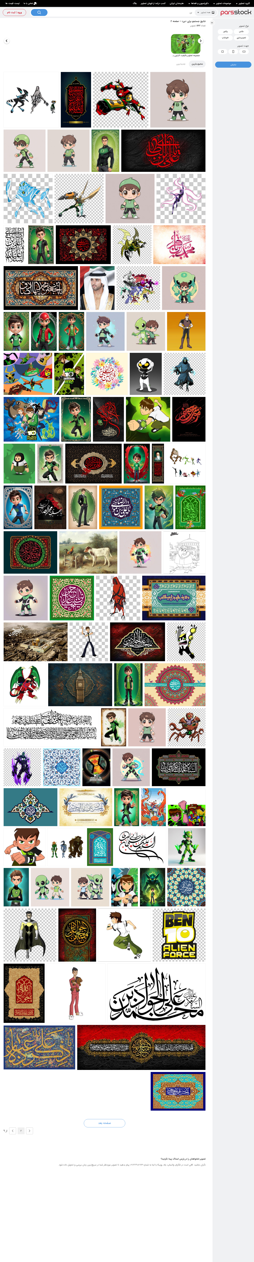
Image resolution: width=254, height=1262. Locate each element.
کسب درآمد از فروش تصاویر (153, 3)
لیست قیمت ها (13, 3)
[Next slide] (7, 41)
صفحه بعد (104, 1123)
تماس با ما (28, 3)
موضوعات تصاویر (223, 3)
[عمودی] (233, 51)
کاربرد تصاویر (244, 3)
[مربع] (222, 51)
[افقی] (244, 51)
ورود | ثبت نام (14, 12)
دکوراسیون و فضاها (200, 3)
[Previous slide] (200, 41)
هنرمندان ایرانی (177, 3)
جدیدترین (180, 64)
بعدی (12, 1130)
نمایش (233, 64)
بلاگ (135, 3)
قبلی (29, 1130)
